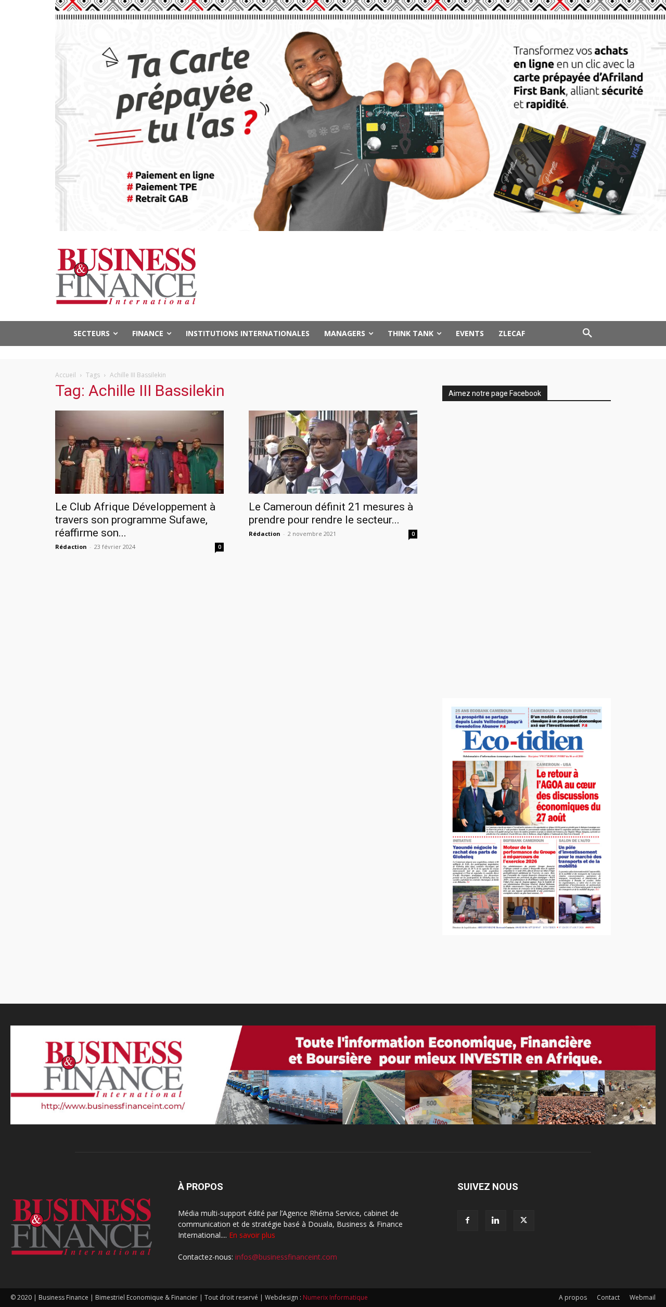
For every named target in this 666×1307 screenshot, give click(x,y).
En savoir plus (252, 1235)
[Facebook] (467, 1220)
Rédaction (71, 546)
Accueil (65, 374)
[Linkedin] (495, 1220)
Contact (608, 1297)
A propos (573, 1297)
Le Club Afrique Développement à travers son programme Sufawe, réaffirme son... (135, 520)
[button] (587, 333)
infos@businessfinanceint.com (286, 1257)
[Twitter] (524, 1220)
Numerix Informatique (335, 1297)
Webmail (643, 1297)
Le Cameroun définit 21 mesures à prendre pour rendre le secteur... (331, 513)
